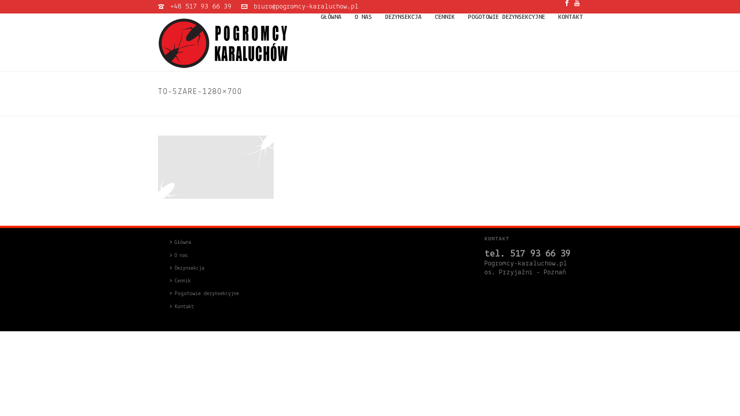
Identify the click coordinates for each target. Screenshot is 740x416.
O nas (363, 17)
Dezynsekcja (403, 17)
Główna (331, 17)
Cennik (445, 17)
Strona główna (496, 109)
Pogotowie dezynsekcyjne (506, 17)
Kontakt (570, 17)
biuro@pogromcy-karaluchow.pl (306, 6)
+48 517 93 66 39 (201, 6)
